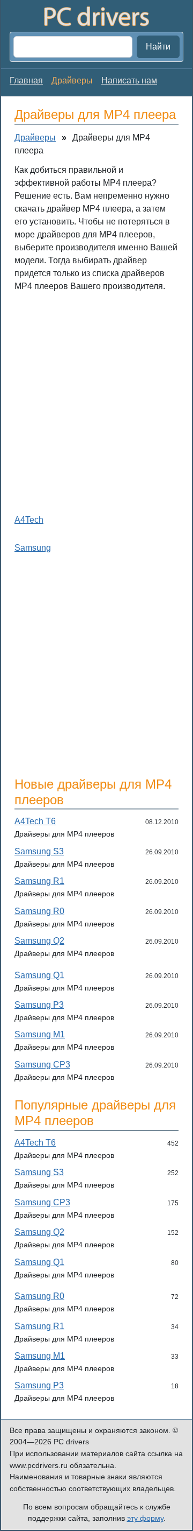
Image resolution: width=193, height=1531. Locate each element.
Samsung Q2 (39, 940)
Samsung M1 (39, 1034)
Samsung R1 (39, 881)
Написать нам (129, 80)
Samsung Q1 (39, 975)
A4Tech (28, 519)
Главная (26, 80)
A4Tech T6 (35, 821)
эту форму (145, 1518)
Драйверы (35, 137)
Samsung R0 (39, 911)
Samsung (32, 547)
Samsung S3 (39, 851)
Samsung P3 (39, 1004)
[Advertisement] (96, 400)
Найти (158, 46)
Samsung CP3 (42, 1064)
